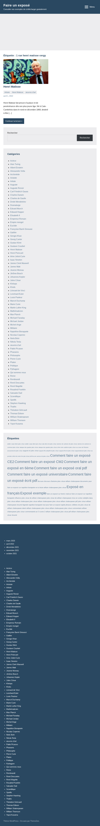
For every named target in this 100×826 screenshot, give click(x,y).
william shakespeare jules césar (37, 508)
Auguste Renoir (17, 188)
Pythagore (14, 369)
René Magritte (16, 386)
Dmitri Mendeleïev (18, 202)
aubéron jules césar (70, 447)
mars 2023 (10, 541)
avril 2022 (10, 544)
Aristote (13, 178)
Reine (12, 376)
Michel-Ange (15, 325)
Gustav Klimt (15, 243)
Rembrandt (15, 379)
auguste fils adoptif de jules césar (49, 450)
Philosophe (15, 355)
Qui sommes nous (18, 372)
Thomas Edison (17, 413)
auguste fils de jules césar (67, 450)
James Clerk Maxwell (19, 263)
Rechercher (12, 133)
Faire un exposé (16, 5)
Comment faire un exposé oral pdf (60, 468)
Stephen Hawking (18, 403)
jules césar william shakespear (18, 501)
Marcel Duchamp (17, 301)
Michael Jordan (17, 321)
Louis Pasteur (16, 297)
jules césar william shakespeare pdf (64, 501)
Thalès (13, 407)
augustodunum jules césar (83, 450)
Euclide (13, 226)
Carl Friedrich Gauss (19, 191)
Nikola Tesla (15, 342)
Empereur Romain (18, 219)
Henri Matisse (12, 86)
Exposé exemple (33, 493)
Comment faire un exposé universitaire (37, 474)
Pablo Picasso (16, 349)
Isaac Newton (16, 260)
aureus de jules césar (43, 456)
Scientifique (15, 396)
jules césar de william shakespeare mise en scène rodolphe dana (70, 498)
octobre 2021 (11, 553)
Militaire (13, 328)
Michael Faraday (17, 318)
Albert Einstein (16, 168)
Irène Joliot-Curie (17, 256)
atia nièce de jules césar (49, 444)
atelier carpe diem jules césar (16, 444)
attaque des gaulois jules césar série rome (51, 447)
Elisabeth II (15, 215)
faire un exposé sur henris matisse (59, 494)
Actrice (13, 161)
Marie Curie (15, 304)
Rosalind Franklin (18, 390)
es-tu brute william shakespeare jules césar (51, 487)
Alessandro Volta (17, 171)
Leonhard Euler (17, 294)
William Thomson (17, 420)
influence (18, 498)
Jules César (15, 280)
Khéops (13, 284)
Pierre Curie (15, 359)
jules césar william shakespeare (40, 501)
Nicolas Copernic (17, 335)
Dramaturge (15, 205)
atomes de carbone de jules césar (67, 444)
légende (25, 505)
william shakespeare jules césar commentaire (65, 508)
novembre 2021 (12, 550)
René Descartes (17, 383)
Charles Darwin (17, 195)
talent (24, 508)
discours (41, 481)
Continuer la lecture (13, 121)
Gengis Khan (16, 236)
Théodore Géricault (18, 410)
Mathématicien (16, 311)
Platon (13, 362)
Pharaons (14, 352)
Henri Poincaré (16, 253)
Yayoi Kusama (16, 424)
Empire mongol (16, 222)
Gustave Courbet (17, 246)
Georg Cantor (16, 239)
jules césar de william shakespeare (34, 498)
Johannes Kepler (17, 277)
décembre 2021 (12, 547)
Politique (14, 366)
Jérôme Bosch (16, 273)
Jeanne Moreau (17, 270)
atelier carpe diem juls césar (33, 444)
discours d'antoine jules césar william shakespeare (62, 481)
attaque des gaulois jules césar (29, 447)
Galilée (13, 232)
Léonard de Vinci (17, 291)
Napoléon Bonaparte (19, 331)
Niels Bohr (14, 338)
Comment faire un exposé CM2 (39, 462)
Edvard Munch (16, 209)
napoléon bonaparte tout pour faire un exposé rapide (47, 505)
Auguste (13, 185)
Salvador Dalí (16, 393)
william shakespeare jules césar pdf (58, 512)
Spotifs (13, 400)
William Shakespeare (19, 417)
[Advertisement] (50, 32)
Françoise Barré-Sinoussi (21, 229)
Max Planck (15, 314)
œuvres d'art (31, 92)
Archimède (15, 174)
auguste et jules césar (31, 451)
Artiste (7, 92)
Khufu (12, 287)
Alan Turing (15, 164)
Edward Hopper (17, 212)
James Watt (15, 267)
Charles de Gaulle (18, 198)
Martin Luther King (18, 308)
